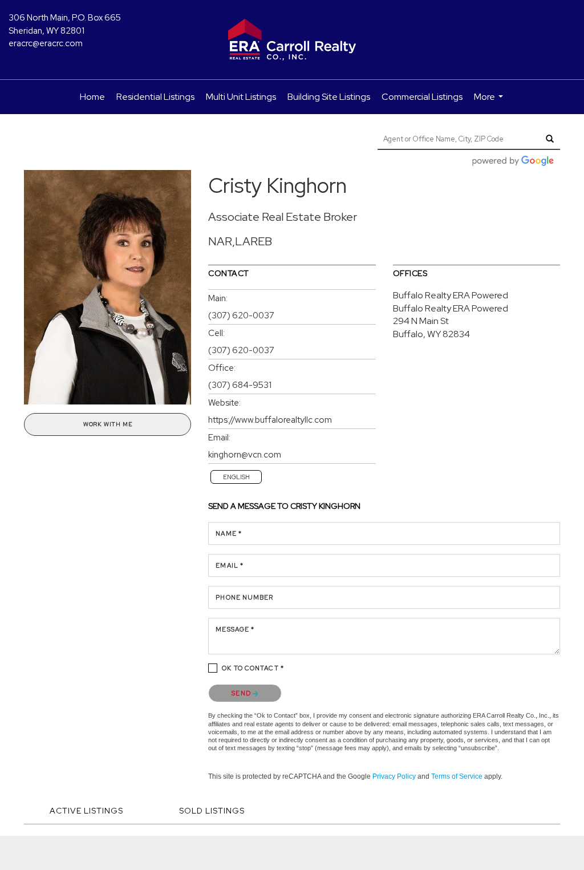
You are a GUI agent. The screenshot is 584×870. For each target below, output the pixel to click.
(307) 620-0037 (241, 315)
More (490, 102)
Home (92, 97)
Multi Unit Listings (241, 97)
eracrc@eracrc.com (46, 43)
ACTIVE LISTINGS (86, 811)
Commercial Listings (422, 97)
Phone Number (244, 597)
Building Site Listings (328, 97)
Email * (230, 565)
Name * (229, 533)
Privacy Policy (394, 776)
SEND (242, 693)
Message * (235, 629)
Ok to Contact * (253, 668)
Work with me (107, 424)
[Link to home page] (291, 40)
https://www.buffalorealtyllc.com (270, 420)
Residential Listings (155, 97)
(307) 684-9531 (239, 385)
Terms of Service (456, 776)
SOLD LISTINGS (212, 811)
